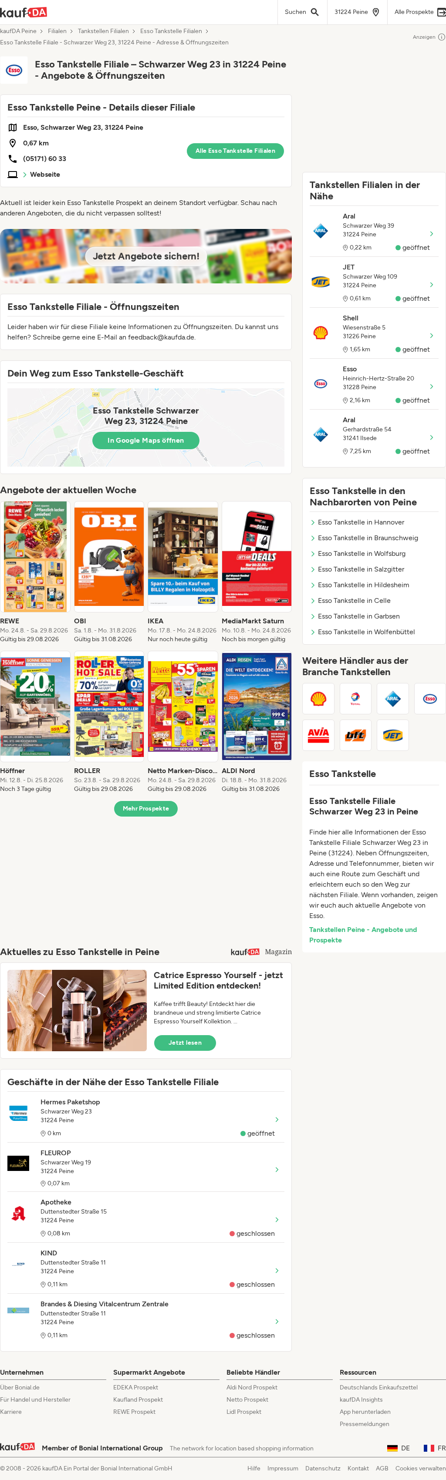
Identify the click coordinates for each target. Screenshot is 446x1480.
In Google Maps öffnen (146, 440)
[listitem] (35, 572)
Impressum (282, 1468)
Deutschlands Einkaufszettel (379, 1387)
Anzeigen (424, 37)
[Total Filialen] (356, 698)
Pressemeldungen (364, 1424)
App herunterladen (365, 1412)
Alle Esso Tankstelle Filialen (235, 151)
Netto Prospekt (247, 1399)
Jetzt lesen (185, 1042)
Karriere (11, 1412)
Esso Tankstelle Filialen (171, 31)
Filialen (57, 31)
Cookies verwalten (420, 1468)
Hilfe (253, 1468)
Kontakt (358, 1468)
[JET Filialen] (393, 735)
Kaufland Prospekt (138, 1399)
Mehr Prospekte (146, 808)
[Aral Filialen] (393, 698)
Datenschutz (323, 1468)
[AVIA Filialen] (318, 735)
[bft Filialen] (356, 735)
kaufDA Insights (361, 1399)
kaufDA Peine (18, 31)
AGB (382, 1468)
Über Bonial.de (20, 1387)
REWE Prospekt (134, 1412)
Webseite (45, 174)
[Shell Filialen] (318, 698)
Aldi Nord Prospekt (251, 1387)
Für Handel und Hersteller (35, 1399)
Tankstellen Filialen (103, 31)
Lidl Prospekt (243, 1412)
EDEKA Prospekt (135, 1387)
